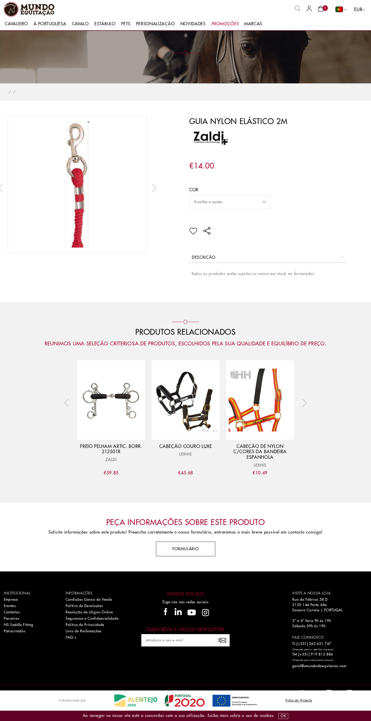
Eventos (10, 606)
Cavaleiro (16, 24)
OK (283, 716)
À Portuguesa (50, 24)
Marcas (253, 24)
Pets (125, 24)
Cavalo (80, 24)
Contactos (12, 612)
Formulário (185, 549)
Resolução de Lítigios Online (89, 612)
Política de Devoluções (84, 606)
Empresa (11, 599)
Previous (67, 403)
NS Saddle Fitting (18, 625)
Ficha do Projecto (298, 700)
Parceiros (11, 618)
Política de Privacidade (85, 625)
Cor (193, 190)
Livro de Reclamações (83, 631)
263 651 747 (320, 643)
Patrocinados (14, 631)
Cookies (267, 716)
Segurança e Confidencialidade (92, 618)
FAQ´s (71, 637)
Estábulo (105, 24)
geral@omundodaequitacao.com (319, 666)
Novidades (193, 24)
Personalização (155, 24)
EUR (358, 9)
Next (153, 188)
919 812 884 (322, 654)
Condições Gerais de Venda (89, 599)
